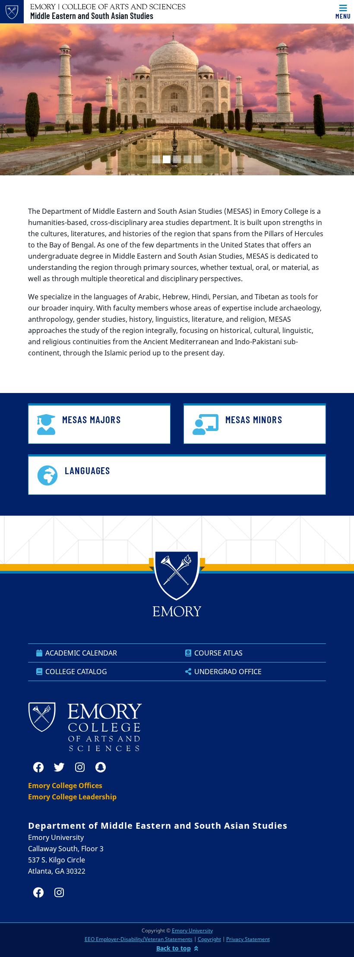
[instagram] (80, 767)
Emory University (192, 930)
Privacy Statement (248, 939)
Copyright (209, 939)
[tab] (156, 159)
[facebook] (38, 767)
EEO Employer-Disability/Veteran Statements (139, 939)
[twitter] (59, 767)
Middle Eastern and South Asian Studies (91, 15)
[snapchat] (100, 767)
